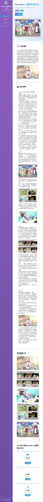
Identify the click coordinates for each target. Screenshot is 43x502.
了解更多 (27, 479)
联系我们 (27, 495)
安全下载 (27, 462)
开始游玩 (19, 14)
